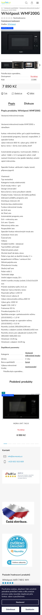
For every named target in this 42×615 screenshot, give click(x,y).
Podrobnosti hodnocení (10, 21)
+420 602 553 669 (16, 461)
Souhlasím (30, 609)
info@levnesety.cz (15, 456)
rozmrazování (30, 367)
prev (2, 403)
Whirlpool (12, 24)
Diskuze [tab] (29, 103)
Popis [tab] (11, 103)
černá (27, 362)
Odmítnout (10, 609)
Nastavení (20, 602)
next (39, 403)
